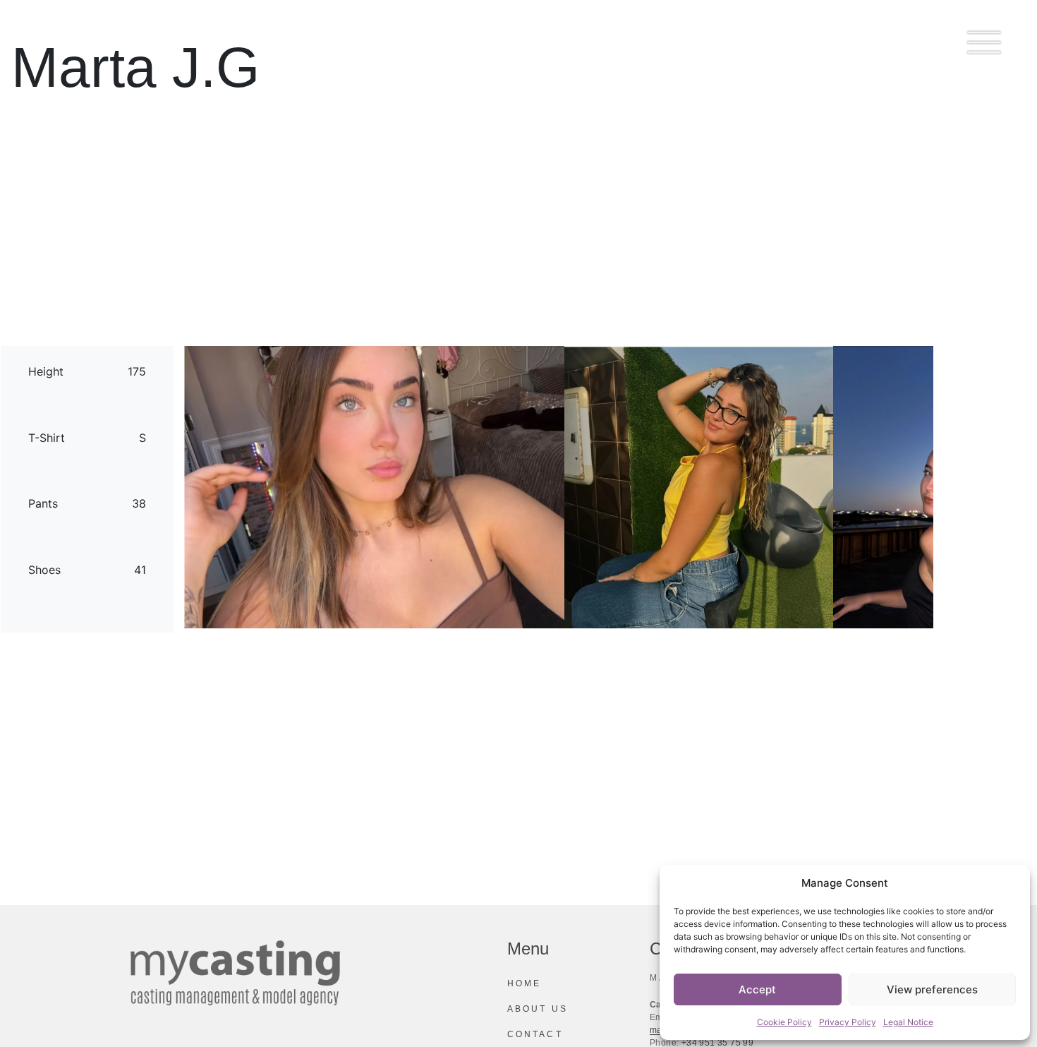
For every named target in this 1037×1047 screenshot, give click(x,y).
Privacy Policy (847, 1022)
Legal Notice (908, 1022)
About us (537, 1009)
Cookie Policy (784, 1022)
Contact (535, 1034)
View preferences (932, 989)
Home (524, 983)
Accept (757, 989)
